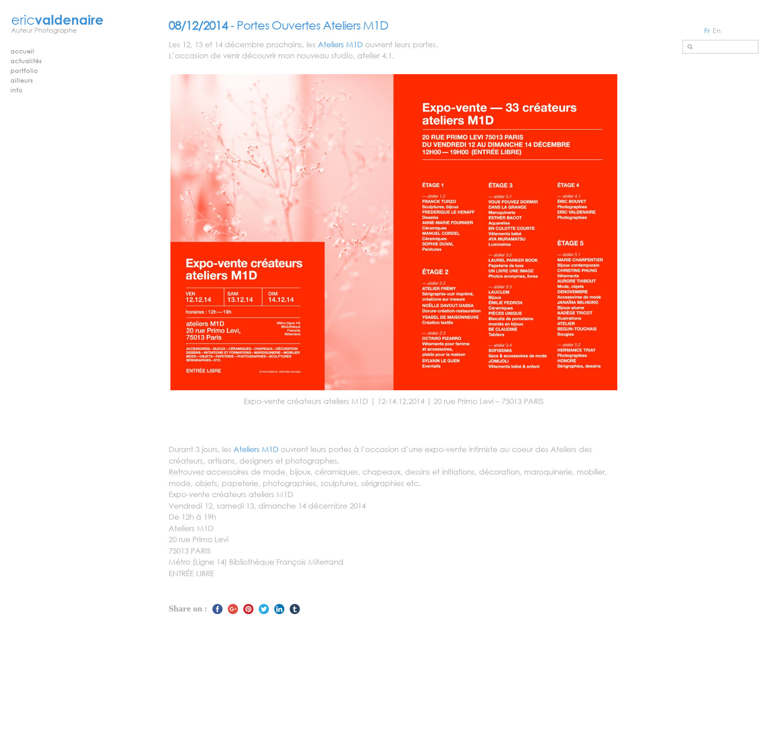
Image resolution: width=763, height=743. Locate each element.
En (717, 30)
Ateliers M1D (340, 44)
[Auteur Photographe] (57, 25)
